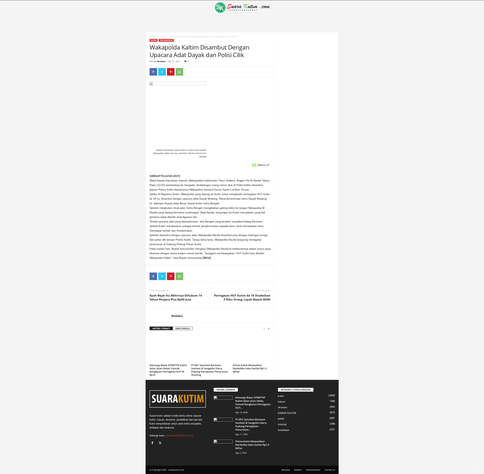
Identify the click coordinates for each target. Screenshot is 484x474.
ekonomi (282, 407)
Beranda (153, 36)
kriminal (282, 424)
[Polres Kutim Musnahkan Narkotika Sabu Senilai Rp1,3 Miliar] (252, 348)
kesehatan (283, 430)
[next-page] (269, 329)
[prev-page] (264, 329)
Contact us (330, 469)
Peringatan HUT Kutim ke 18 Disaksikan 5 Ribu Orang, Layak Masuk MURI (242, 297)
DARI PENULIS (182, 328)
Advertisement (313, 469)
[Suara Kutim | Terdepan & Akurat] (242, 7)
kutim (163, 36)
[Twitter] (162, 72)
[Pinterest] (171, 72)
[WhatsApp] (179, 72)
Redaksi (161, 61)
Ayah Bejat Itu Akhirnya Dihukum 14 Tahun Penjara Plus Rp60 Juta (176, 297)
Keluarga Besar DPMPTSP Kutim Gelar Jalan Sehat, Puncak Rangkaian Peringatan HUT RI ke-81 (168, 369)
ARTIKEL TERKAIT (161, 328)
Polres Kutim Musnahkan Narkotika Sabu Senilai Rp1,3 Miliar (249, 368)
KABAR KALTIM (287, 413)
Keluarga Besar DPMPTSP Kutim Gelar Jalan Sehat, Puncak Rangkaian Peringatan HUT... (253, 402)
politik (281, 418)
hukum (281, 401)
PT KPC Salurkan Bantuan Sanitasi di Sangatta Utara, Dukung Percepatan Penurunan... (251, 424)
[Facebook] (153, 72)
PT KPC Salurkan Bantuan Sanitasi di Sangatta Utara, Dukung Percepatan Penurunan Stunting (209, 369)
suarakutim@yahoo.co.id (179, 435)
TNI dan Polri (166, 40)
